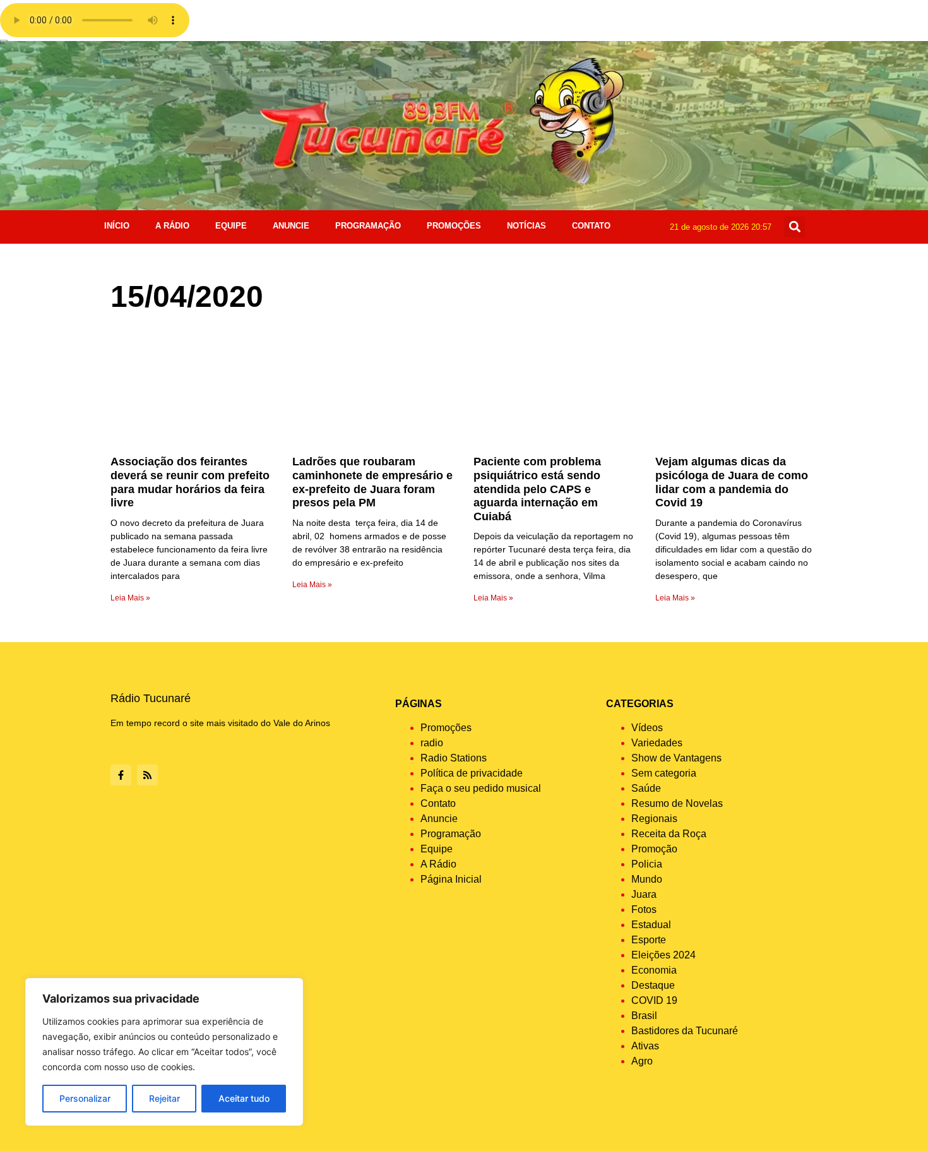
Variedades (656, 742)
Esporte (648, 939)
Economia (654, 970)
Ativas (645, 1046)
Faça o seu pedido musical (480, 788)
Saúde (646, 788)
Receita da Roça (668, 833)
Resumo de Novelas (677, 803)
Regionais (654, 818)
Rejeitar (164, 1098)
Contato (591, 225)
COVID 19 (654, 1000)
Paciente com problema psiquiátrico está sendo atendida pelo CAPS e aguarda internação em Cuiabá (537, 488)
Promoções (454, 225)
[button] (794, 227)
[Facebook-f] (120, 775)
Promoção (654, 849)
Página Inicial (451, 879)
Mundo (646, 879)
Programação (368, 225)
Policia (646, 864)
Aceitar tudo (244, 1098)
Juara (644, 894)
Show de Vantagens (676, 758)
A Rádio (172, 225)
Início (116, 225)
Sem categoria (663, 773)
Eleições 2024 (663, 955)
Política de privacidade (471, 773)
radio (431, 742)
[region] (164, 1052)
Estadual (651, 924)
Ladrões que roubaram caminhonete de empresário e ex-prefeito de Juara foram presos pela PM (372, 482)
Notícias (526, 225)
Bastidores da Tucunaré (684, 1030)
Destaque (653, 985)
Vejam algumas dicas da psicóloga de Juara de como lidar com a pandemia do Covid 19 (731, 482)
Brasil (644, 1015)
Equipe (231, 225)
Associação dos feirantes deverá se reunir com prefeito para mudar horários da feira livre (190, 482)
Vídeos (647, 727)
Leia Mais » (130, 597)
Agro (642, 1061)
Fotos (644, 909)
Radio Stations (453, 758)
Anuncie (291, 225)
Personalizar (84, 1098)
